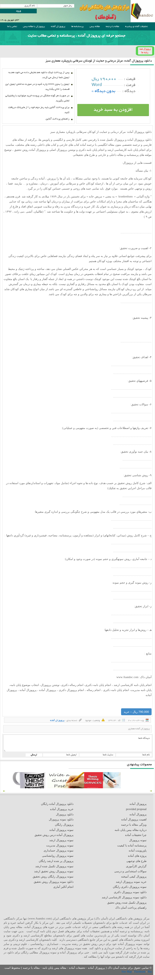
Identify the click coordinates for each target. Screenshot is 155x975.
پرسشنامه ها (77, 26)
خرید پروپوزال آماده (61, 809)
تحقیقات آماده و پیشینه (136, 26)
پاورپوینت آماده (138, 850)
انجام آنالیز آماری (63, 886)
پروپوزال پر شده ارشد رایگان (56, 861)
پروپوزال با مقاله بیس (34, 26)
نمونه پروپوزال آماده (61, 829)
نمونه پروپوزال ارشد (61, 840)
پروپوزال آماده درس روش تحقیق (54, 835)
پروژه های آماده (137, 855)
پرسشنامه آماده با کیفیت (132, 845)
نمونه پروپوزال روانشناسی (57, 855)
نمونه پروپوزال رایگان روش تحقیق (53, 876)
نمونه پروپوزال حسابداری (58, 850)
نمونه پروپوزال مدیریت (59, 845)
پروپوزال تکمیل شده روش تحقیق (127, 902)
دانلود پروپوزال (64, 814)
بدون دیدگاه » (103, 91)
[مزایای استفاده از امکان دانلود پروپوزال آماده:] (29, 787)
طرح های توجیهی (136, 861)
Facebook (140, 971)
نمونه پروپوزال (138, 840)
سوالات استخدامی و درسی (130, 871)
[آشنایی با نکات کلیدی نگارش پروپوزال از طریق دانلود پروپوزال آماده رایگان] (65, 787)
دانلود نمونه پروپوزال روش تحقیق (53, 881)
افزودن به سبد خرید (113, 110)
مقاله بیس (95, 26)
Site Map (127, 971)
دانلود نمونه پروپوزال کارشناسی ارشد (124, 897)
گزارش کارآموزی (136, 866)
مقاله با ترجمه (112, 26)
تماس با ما (12, 26)
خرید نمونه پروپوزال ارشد (131, 881)
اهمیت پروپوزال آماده (134, 819)
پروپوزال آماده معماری (139, 729)
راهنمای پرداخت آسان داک (131, 907)
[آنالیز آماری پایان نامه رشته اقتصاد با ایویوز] (102, 787)
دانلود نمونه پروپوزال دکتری (130, 892)
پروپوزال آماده (58, 26)
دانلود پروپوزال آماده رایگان (57, 803)
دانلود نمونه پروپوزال (61, 819)
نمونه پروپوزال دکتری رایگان (130, 886)
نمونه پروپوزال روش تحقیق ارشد (53, 871)
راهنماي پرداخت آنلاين (57, 119)
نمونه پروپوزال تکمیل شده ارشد (54, 866)
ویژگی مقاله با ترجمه (134, 824)
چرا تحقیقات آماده (136, 835)
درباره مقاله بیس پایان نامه (131, 829)
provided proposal (136, 809)
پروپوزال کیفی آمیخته (134, 876)
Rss (150, 971)
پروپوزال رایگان (64, 824)
